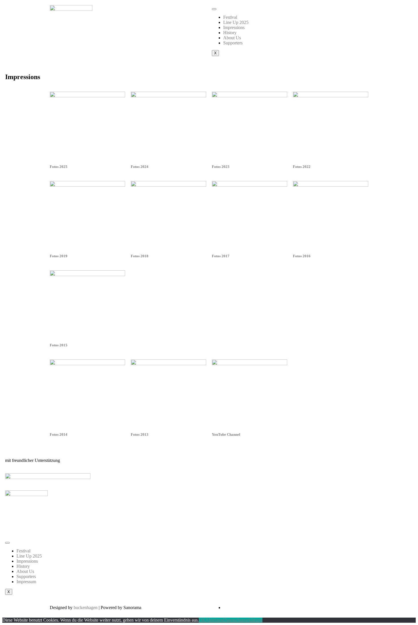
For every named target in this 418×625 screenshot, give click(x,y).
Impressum (26, 581)
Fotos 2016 (302, 256)
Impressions (234, 27)
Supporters (233, 42)
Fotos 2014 (58, 434)
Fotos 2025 (58, 167)
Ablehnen (214, 620)
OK (202, 620)
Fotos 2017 (220, 256)
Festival (230, 17)
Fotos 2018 (139, 256)
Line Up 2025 (236, 22)
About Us (232, 37)
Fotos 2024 (139, 167)
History (230, 32)
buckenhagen (86, 607)
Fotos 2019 (58, 256)
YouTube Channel (226, 434)
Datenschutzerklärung (242, 620)
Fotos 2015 (58, 345)
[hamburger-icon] (214, 9)
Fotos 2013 (139, 434)
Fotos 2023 (220, 167)
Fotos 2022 (302, 167)
